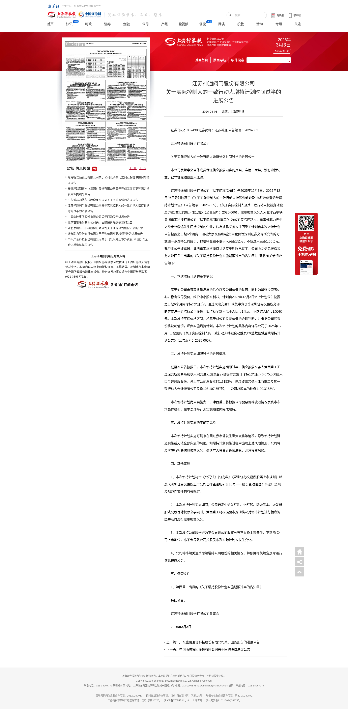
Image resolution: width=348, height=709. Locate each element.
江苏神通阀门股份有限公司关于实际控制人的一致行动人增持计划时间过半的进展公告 (108, 208)
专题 (279, 24)
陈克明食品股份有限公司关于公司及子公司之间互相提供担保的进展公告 (108, 180)
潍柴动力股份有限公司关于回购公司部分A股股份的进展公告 (105, 233)
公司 (145, 24)
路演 (221, 24)
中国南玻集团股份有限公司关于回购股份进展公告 (99, 216)
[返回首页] (299, 551)
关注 (297, 24)
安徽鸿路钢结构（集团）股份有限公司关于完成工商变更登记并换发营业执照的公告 (108, 191)
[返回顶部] (299, 571)
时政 (88, 24)
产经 (164, 24)
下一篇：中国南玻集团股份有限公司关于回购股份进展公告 (208, 649)
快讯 (69, 24)
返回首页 (201, 60)
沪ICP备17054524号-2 (176, 700)
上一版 (133, 168)
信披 (202, 24)
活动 (259, 24)
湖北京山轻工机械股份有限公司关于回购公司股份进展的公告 (106, 228)
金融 (126, 24)
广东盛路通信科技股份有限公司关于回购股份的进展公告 (103, 199)
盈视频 (183, 24)
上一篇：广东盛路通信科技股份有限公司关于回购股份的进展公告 (213, 642)
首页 (50, 24)
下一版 (142, 168)
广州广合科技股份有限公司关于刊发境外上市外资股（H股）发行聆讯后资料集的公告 (108, 242)
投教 (240, 24)
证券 (107, 24)
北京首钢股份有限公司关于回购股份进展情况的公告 (100, 222)
